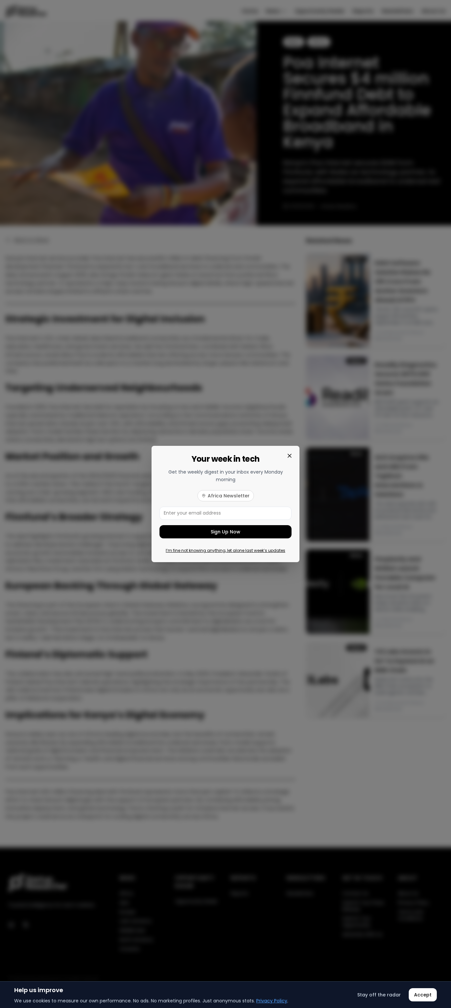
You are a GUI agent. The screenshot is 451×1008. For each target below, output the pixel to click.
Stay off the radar (379, 994)
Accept (423, 994)
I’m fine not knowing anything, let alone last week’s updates (225, 550)
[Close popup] (289, 455)
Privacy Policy (271, 1000)
